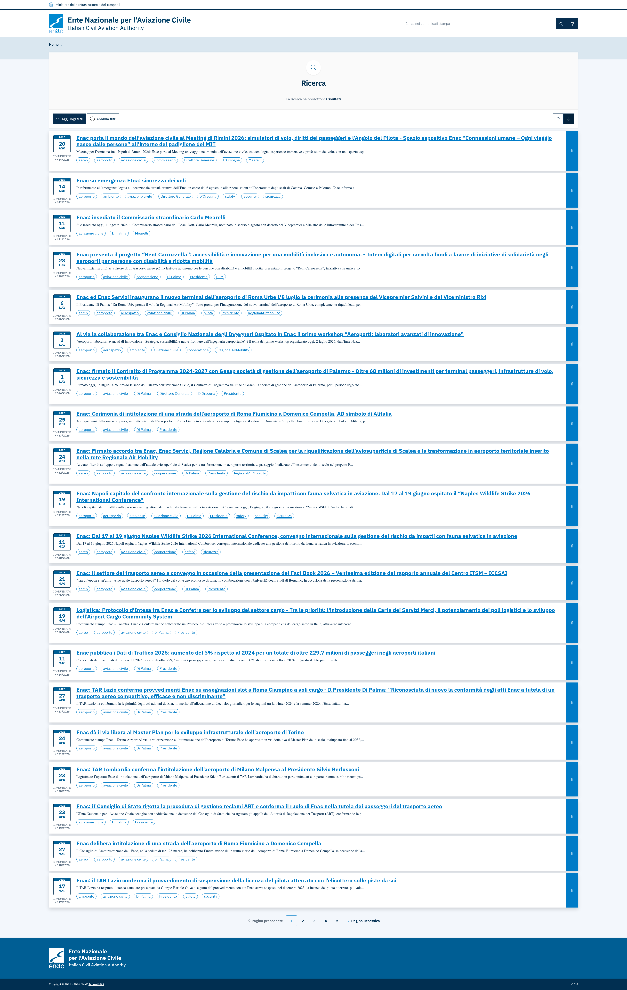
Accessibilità (96, 984)
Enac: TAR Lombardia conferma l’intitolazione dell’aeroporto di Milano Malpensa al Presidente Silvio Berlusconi (217, 769)
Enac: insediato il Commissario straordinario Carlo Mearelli (150, 217)
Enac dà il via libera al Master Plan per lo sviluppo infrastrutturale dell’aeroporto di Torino (190, 732)
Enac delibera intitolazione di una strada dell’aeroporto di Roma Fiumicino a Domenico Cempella (198, 843)
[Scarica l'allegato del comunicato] (572, 151)
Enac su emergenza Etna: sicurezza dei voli (131, 180)
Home (54, 44)
